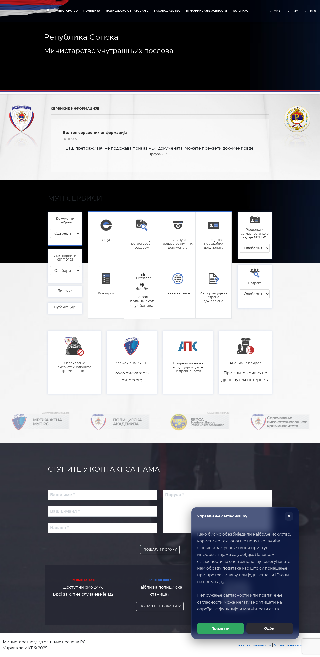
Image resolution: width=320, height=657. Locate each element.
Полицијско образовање (127, 10)
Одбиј (270, 628)
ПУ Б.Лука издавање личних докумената (178, 243)
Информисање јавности (206, 10)
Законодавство (167, 10)
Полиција (92, 10)
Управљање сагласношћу (295, 645)
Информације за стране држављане (214, 297)
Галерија (240, 10)
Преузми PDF (160, 154)
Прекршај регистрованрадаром (142, 243)
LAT (295, 11)
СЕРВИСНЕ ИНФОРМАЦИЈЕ (75, 108)
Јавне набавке (178, 293)
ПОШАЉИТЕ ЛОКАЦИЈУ (160, 606)
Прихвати (221, 628)
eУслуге (106, 240)
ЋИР (277, 11)
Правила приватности (252, 645)
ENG (313, 11)
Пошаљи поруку (160, 549)
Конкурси (106, 293)
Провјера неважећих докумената (213, 243)
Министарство (66, 10)
